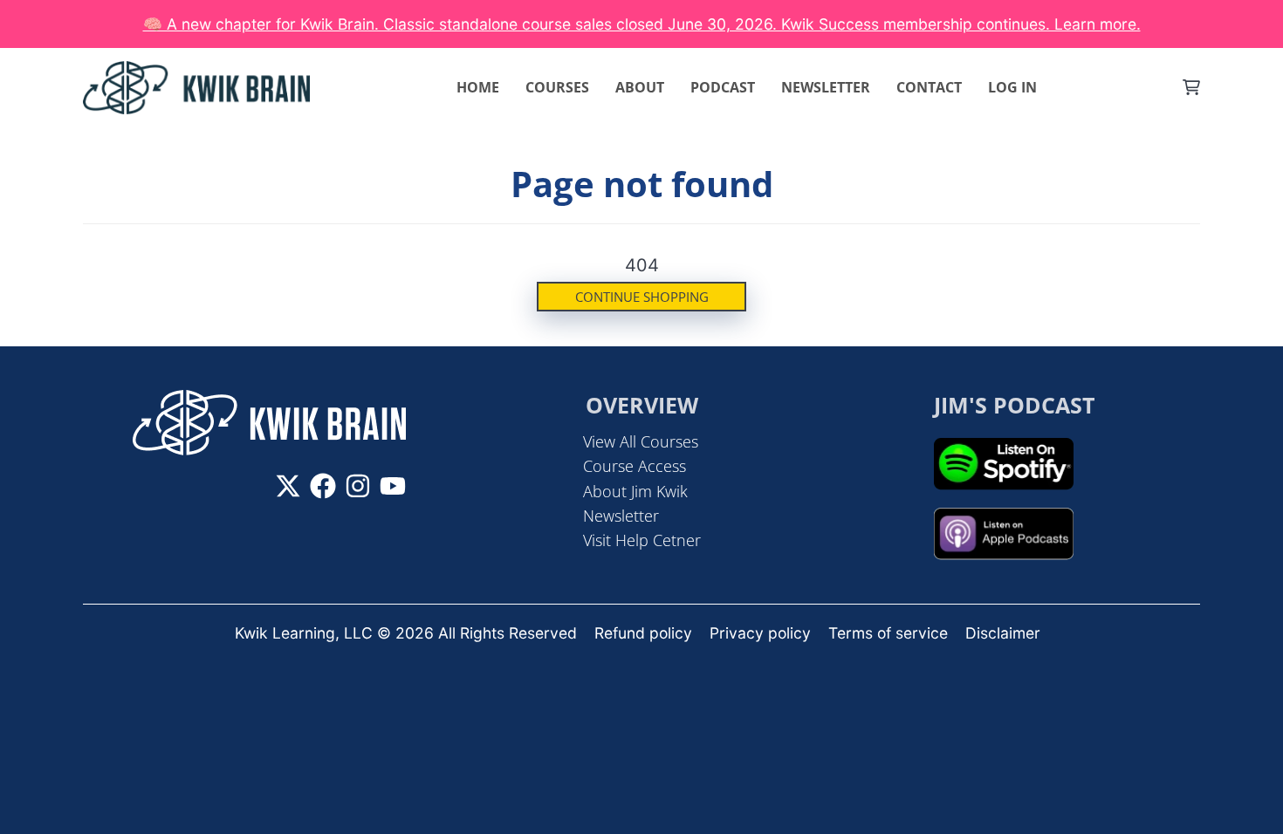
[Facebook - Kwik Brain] (323, 486)
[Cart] (1191, 87)
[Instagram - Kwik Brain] (358, 486)
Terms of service (888, 633)
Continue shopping (642, 296)
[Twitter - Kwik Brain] (288, 486)
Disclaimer (1002, 633)
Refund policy (643, 633)
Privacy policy (760, 633)
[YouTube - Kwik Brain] (393, 486)
